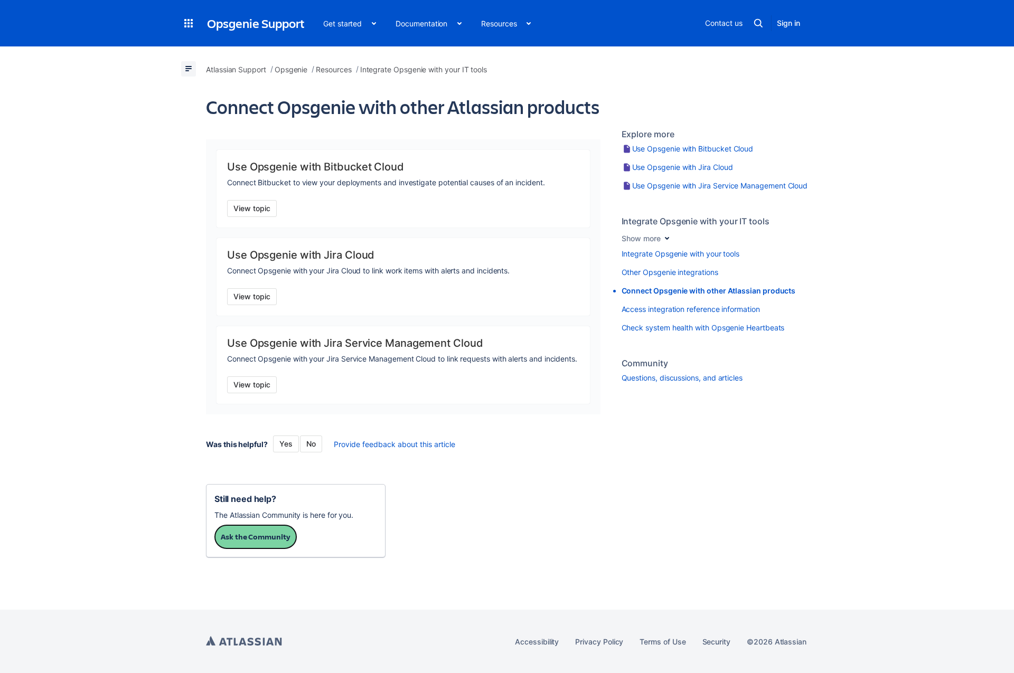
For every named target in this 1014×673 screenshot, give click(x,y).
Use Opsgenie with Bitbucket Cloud (693, 148)
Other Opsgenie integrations (670, 272)
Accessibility (537, 641)
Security (716, 641)
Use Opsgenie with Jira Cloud (682, 167)
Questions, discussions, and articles (682, 377)
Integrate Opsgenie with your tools (681, 253)
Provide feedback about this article (394, 444)
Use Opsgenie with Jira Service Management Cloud (720, 185)
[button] (189, 23)
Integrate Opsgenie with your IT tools (695, 221)
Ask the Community (255, 537)
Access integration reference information (691, 309)
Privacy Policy (599, 641)
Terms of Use (663, 641)
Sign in (788, 22)
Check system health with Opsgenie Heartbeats (703, 327)
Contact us (723, 22)
